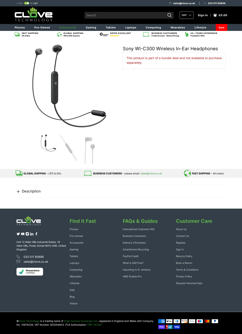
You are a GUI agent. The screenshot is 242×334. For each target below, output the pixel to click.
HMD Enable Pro (132, 276)
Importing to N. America (136, 269)
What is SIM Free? (133, 262)
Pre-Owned (42, 27)
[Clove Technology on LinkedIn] (31, 234)
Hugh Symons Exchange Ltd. (81, 320)
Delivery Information (134, 242)
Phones (20, 27)
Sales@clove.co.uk (151, 173)
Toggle (26, 3)
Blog (72, 296)
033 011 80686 (217, 3)
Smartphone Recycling (136, 249)
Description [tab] (31, 191)
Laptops (130, 27)
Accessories (67, 27)
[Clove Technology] (31, 222)
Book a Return (184, 262)
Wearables (178, 27)
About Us (181, 229)
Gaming (91, 27)
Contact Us (182, 235)
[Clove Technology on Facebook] (36, 234)
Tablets (111, 27)
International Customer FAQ (138, 229)
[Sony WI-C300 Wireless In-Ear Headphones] (67, 86)
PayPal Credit (131, 256)
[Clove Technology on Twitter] (18, 234)
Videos (73, 303)
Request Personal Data (189, 283)
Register (180, 242)
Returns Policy (184, 256)
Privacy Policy (184, 276)
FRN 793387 (94, 324)
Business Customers (134, 235)
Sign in (180, 249)
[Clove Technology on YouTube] (22, 234)
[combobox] (125, 15)
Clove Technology (29, 320)
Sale (221, 27)
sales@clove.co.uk (184, 3)
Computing (153, 27)
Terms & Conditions (187, 269)
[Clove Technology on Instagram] (27, 234)
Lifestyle (200, 27)
